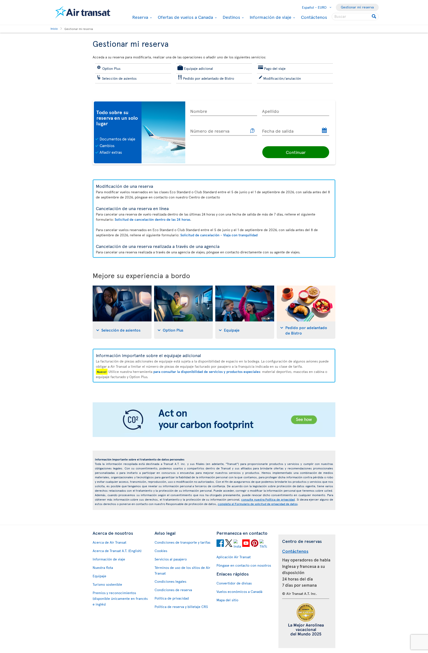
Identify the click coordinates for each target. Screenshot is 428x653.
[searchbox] (355, 16)
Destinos (230, 17)
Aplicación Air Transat (233, 557)
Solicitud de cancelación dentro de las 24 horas (152, 219)
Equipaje (99, 576)
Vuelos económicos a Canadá (239, 591)
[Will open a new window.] (220, 543)
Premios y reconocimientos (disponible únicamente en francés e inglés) (120, 598)
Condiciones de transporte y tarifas (182, 542)
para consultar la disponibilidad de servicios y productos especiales (206, 371)
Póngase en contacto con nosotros (243, 565)
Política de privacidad (172, 598)
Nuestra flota (103, 567)
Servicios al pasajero (171, 559)
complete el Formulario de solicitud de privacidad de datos (257, 504)
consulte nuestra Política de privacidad (268, 499)
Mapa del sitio (227, 600)
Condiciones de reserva (173, 589)
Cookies (161, 550)
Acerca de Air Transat (109, 542)
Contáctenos (314, 17)
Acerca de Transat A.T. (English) (117, 550)
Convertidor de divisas (234, 583)
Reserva (139, 17)
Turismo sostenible (107, 584)
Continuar (296, 152)
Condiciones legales (170, 581)
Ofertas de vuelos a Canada (184, 17)
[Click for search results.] (374, 16)
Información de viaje (270, 17)
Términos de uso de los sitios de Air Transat (182, 570)
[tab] (122, 312)
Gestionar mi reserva (357, 7)
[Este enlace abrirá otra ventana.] (252, 131)
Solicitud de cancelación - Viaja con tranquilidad (219, 235)
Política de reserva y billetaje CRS (181, 606)
